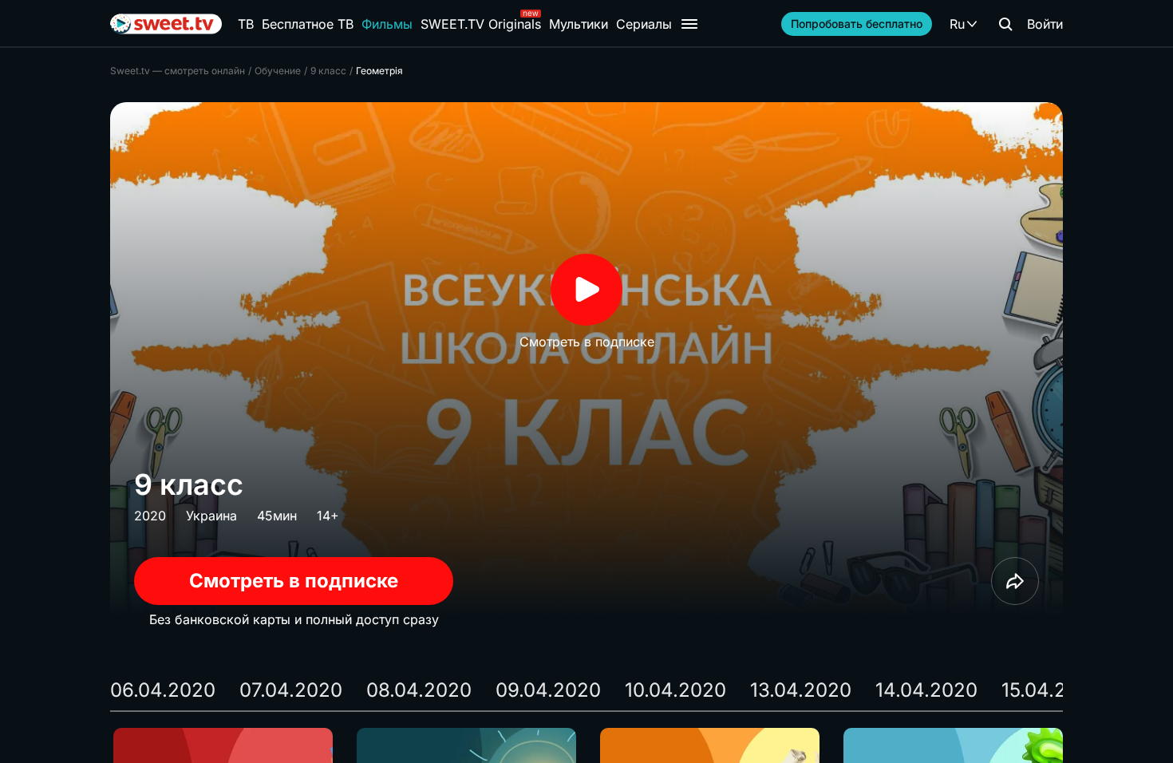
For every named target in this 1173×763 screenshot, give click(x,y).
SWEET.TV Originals (481, 24)
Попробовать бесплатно (856, 23)
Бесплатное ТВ (307, 24)
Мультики (578, 24)
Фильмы (387, 24)
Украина (211, 516)
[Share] (1015, 581)
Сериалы (644, 24)
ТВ (246, 24)
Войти (1045, 24)
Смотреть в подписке (293, 580)
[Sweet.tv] (166, 24)
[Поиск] (1005, 24)
